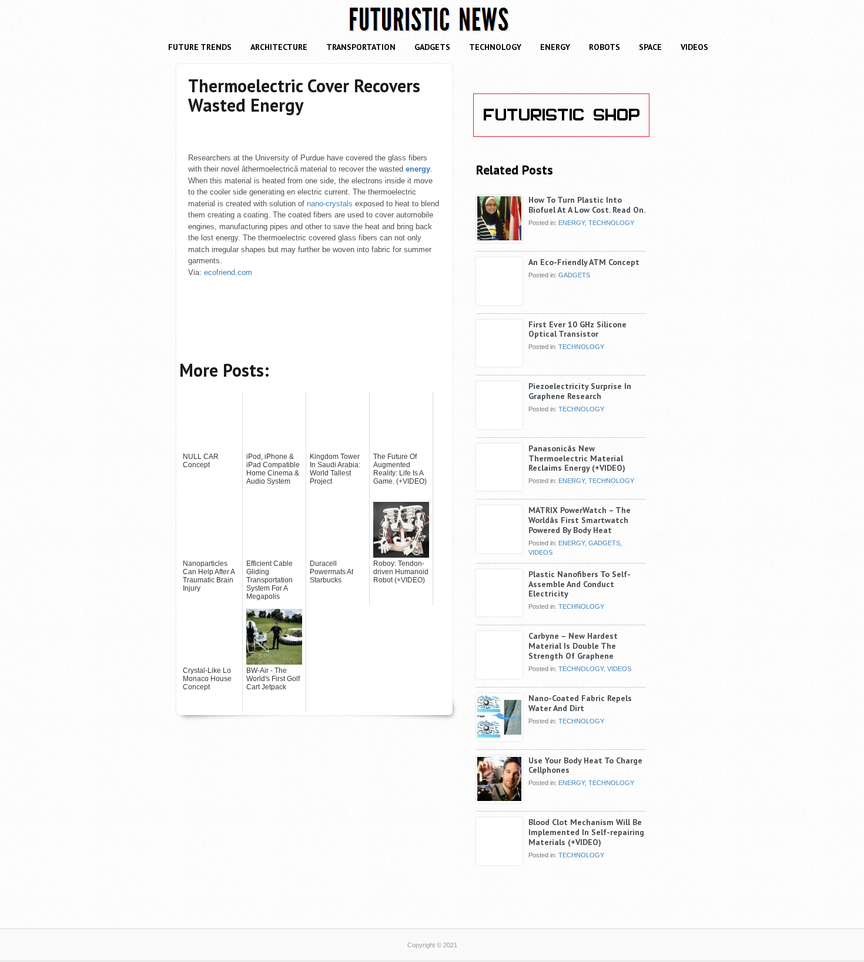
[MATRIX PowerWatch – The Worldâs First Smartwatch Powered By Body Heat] (499, 548)
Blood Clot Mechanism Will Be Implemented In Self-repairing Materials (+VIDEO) (586, 832)
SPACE (650, 47)
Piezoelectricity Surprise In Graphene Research (579, 391)
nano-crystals (330, 203)
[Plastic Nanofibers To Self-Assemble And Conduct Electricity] (499, 612)
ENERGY (555, 47)
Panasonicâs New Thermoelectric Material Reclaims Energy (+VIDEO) (576, 458)
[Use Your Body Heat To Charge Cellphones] (499, 799)
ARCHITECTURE (278, 47)
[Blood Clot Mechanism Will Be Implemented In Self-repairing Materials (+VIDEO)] (499, 860)
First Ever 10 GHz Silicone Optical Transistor (577, 329)
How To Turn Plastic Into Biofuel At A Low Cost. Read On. (586, 205)
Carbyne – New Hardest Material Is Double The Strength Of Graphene (573, 646)
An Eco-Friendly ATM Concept (583, 262)
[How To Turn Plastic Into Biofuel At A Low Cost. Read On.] (499, 238)
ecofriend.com (228, 272)
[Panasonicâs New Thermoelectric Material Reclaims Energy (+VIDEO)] (499, 486)
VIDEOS (694, 47)
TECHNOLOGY (495, 47)
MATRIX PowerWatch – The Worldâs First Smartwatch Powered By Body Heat (579, 520)
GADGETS (432, 47)
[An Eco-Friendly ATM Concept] (499, 300)
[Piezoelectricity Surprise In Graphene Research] (499, 424)
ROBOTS (604, 47)
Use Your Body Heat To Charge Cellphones (585, 765)
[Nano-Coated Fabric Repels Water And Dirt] (499, 736)
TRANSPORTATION (361, 47)
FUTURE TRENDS (200, 47)
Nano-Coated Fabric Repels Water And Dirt (580, 703)
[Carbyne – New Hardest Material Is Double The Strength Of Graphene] (499, 674)
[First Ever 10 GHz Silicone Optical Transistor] (499, 362)
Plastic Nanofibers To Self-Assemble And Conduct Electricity (579, 584)
